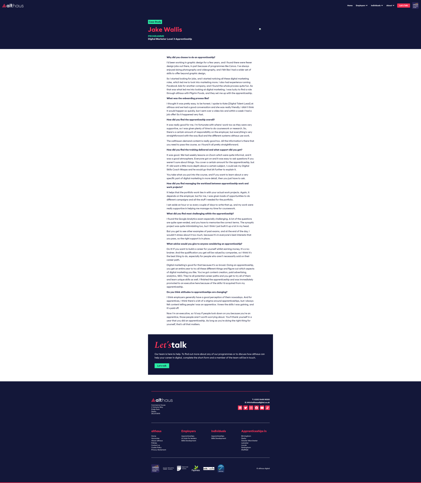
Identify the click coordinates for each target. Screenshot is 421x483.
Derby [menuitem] (243, 438)
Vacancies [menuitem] (155, 438)
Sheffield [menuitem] (244, 450)
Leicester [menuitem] (245, 443)
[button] (361, 6)
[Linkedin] (240, 408)
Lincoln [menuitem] (244, 445)
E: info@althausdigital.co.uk (257, 402)
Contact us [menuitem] (155, 445)
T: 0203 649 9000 (261, 399)
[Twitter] (245, 408)
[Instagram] (251, 408)
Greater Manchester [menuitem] (249, 441)
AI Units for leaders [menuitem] (189, 438)
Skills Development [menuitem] (188, 441)
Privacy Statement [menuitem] (158, 450)
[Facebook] (256, 408)
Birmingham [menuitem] (246, 436)
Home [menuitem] (153, 436)
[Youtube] (262, 408)
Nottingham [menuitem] (246, 447)
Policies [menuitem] (154, 443)
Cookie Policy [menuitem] (156, 447)
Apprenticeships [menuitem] (187, 436)
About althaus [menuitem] (157, 441)
